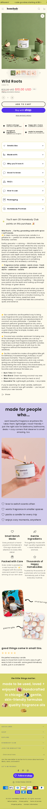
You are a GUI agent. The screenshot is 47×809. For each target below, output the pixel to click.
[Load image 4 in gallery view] (28, 73)
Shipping (4, 92)
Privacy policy (23, 801)
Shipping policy (16, 804)
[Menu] (2, 9)
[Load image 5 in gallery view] (34, 73)
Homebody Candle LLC (19, 798)
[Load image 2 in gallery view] (18, 73)
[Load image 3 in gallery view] (23, 73)
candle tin (5, 85)
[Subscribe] (44, 754)
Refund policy (12, 801)
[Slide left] (7, 73)
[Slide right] (40, 73)
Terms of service (36, 801)
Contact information (31, 804)
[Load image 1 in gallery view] (13, 73)
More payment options (23, 115)
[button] (39, 9)
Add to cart (23, 104)
